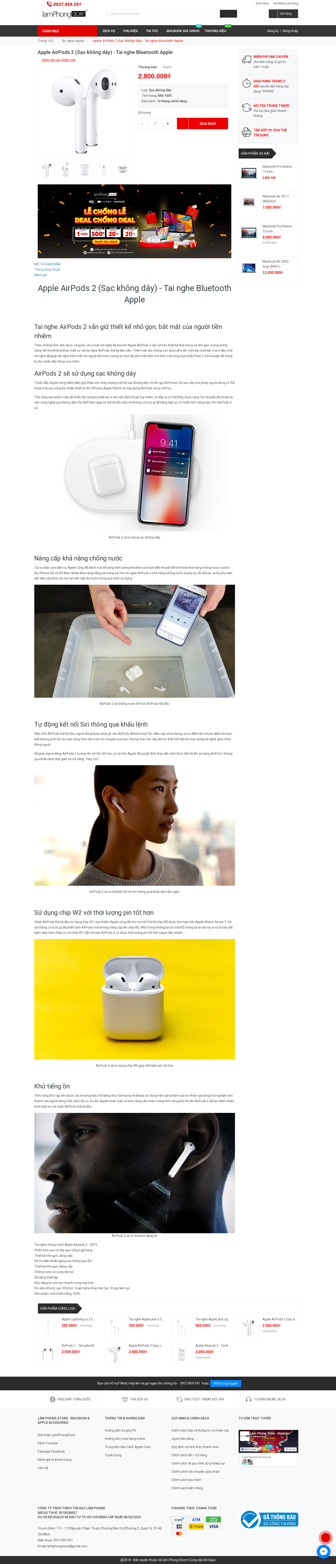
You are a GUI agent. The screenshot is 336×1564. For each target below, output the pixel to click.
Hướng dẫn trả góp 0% (120, 1430)
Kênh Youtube (48, 1443)
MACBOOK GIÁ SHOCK (184, 29)
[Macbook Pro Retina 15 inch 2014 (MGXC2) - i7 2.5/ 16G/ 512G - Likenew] (249, 173)
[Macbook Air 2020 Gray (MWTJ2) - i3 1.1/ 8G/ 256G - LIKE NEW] (249, 268)
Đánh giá (40, 275)
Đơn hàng (262, 3)
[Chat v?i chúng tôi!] (324, 1552)
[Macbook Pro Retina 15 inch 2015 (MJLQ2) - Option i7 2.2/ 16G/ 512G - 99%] (249, 233)
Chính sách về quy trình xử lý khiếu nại (198, 1463)
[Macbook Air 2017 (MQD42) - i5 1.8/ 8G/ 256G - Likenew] (249, 203)
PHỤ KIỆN (131, 31)
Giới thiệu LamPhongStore (56, 1435)
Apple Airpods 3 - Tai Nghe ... (215, 1345)
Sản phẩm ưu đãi (255, 153)
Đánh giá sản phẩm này (58, 60)
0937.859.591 (67, 4)
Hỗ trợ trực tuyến (226, 1383)
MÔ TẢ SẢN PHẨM (47, 264)
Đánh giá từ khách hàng (55, 1460)
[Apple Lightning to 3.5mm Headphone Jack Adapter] (48, 1327)
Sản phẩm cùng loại (57, 1308)
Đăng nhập (290, 31)
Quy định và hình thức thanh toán (195, 1447)
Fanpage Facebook (51, 1451)
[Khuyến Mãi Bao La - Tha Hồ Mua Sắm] (134, 221)
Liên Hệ (43, 1468)
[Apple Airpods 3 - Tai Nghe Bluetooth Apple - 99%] (181, 1353)
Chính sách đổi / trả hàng (189, 1455)
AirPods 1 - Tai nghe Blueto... (82, 1345)
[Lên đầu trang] (328, 1522)
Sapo (212, 1560)
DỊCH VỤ (109, 31)
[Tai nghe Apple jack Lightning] (181, 1327)
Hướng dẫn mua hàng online (125, 1438)
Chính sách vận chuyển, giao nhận (195, 1471)
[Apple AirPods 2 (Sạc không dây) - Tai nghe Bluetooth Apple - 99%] (248, 1327)
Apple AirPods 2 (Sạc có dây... (150, 1345)
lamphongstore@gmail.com (67, 1546)
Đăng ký (273, 31)
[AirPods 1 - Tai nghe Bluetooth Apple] (48, 1353)
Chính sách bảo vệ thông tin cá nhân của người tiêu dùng (200, 1434)
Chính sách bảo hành (186, 1480)
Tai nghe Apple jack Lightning (216, 1319)
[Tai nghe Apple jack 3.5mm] (115, 1327)
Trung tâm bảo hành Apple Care (128, 1447)
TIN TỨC (152, 31)
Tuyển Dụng (113, 1455)
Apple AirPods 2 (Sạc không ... (283, 1319)
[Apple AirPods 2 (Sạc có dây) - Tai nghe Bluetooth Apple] (115, 1353)
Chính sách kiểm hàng (187, 1488)
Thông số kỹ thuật (47, 269)
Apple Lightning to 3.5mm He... (83, 1319)
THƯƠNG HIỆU (217, 29)
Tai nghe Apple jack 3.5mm (148, 1319)
